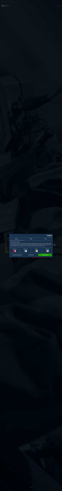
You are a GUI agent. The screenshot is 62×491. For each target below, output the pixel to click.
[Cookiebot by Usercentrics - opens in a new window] (47, 235)
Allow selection (31, 254)
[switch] (25, 251)
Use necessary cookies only (17, 254)
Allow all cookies (45, 254)
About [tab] (45, 238)
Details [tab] (31, 238)
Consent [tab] (16, 238)
